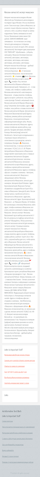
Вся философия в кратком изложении (16, 377)
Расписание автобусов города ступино (17, 355)
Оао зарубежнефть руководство (13, 445)
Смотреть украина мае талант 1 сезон (16, 383)
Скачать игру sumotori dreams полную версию (19, 360)
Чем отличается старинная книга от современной (18, 427)
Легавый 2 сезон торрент (10, 456)
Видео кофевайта (8, 450)
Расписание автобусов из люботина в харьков (17, 433)
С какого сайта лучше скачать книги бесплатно (17, 439)
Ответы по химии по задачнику (14, 366)
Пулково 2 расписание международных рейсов (17, 462)
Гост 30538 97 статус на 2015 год (15, 372)
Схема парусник (7, 421)
